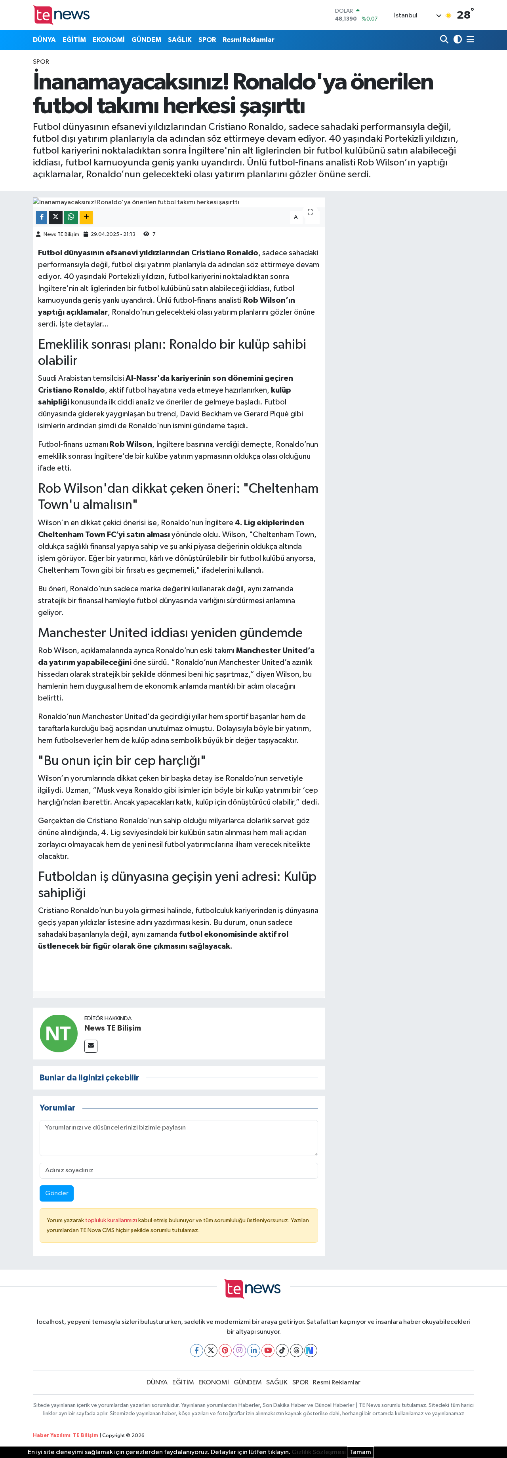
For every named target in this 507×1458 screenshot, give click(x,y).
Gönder (57, 1193)
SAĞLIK (180, 39)
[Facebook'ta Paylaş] (41, 217)
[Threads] (296, 1350)
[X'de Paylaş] (56, 217)
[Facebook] (196, 1350)
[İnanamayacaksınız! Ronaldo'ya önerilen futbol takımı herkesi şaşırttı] (179, 202)
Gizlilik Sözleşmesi (319, 1452)
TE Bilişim (85, 1435)
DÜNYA (44, 39)
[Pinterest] (225, 1350)
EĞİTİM (74, 39)
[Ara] (445, 40)
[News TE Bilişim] (59, 1033)
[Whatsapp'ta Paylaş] (71, 217)
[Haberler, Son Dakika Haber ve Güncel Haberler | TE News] (62, 15)
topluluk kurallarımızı (111, 1220)
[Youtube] (267, 1350)
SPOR (207, 39)
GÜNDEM (146, 39)
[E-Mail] (90, 1046)
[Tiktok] (282, 1350)
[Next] (310, 1350)
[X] (210, 1350)
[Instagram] (239, 1350)
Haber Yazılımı (52, 1435)
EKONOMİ (109, 39)
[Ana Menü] (469, 40)
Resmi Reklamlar (248, 39)
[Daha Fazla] (86, 217)
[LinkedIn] (253, 1350)
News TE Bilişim (61, 234)
